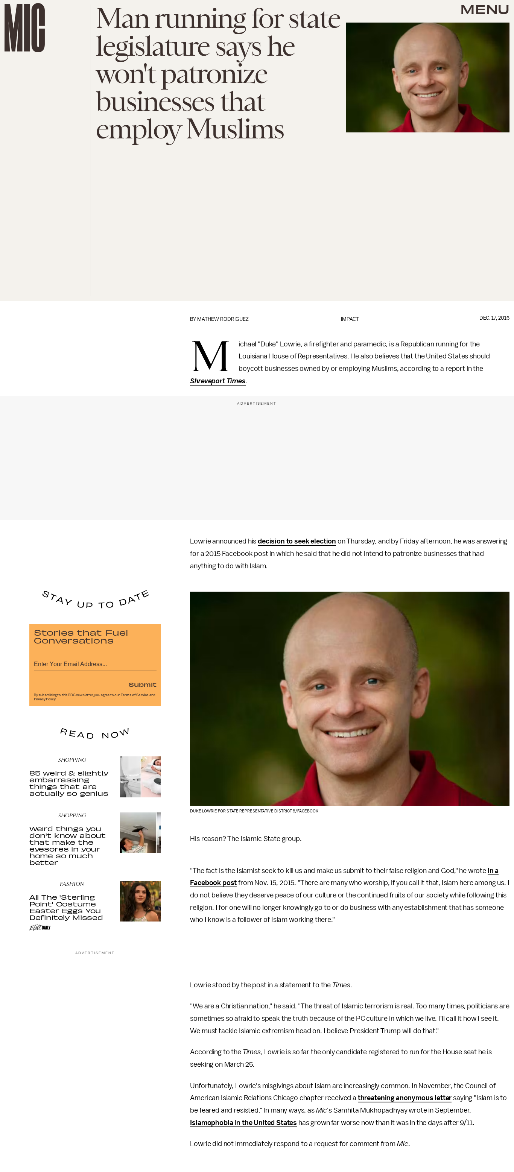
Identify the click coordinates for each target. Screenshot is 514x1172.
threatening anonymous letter (405, 1098)
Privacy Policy (45, 699)
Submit (143, 684)
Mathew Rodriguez (223, 319)
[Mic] (25, 27)
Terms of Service (135, 695)
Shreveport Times (217, 381)
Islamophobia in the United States (243, 1122)
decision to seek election (297, 541)
